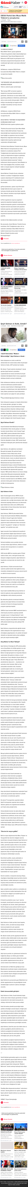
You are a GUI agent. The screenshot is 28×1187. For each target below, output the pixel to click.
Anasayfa (4, 20)
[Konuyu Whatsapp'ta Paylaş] (7, 46)
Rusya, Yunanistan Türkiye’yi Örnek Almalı (20, 268)
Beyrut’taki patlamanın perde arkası (20, 1169)
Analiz (8, 325)
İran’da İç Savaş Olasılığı (14, 11)
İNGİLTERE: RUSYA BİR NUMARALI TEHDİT (7, 1169)
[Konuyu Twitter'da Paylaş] (4, 46)
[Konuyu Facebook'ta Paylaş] (2, 46)
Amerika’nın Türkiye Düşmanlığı (19, 287)
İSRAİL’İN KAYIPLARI (6, 1132)
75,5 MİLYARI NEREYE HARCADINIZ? (6, 287)
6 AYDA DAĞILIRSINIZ (20, 305)
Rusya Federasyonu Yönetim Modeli (19, 1132)
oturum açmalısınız (15, 243)
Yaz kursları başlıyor (6, 305)
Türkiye (8, 20)
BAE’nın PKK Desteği (20, 1150)
